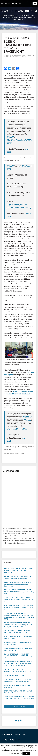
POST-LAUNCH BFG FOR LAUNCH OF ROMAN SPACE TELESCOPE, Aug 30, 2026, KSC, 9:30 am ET (18, 607)
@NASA (27, 420)
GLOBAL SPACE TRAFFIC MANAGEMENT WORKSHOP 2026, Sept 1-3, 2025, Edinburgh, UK (18, 656)
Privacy (17, 740)
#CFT (9, 169)
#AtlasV (10, 137)
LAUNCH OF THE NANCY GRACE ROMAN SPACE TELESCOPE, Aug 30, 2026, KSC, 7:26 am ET (18, 599)
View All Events (19, 706)
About (4, 740)
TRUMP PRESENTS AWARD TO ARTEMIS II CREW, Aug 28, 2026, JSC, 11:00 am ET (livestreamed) (17, 584)
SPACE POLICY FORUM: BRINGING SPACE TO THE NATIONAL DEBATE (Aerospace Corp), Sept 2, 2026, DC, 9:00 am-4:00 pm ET (18, 663)
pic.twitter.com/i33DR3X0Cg (19, 207)
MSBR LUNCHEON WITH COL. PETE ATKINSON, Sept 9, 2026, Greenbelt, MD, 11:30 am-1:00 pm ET (19, 698)
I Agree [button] (26, 753)
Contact (10, 740)
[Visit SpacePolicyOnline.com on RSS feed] (21, 721)
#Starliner (11, 140)
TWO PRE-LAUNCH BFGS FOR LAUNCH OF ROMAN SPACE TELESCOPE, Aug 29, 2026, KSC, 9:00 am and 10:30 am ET (19, 592)
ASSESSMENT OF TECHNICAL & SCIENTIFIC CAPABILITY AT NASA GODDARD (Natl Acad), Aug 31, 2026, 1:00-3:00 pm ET (18, 624)
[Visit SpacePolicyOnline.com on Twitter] (16, 721)
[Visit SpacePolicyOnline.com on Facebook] (18, 721)
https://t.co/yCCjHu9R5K (17, 204)
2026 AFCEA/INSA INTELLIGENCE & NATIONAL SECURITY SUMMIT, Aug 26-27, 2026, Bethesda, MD (18, 570)
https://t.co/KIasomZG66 (17, 429)
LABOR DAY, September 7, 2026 (14, 675)
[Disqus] (19, 500)
